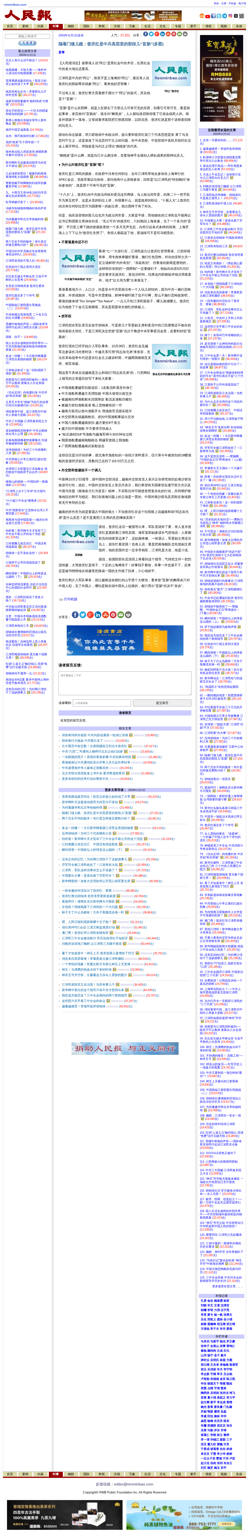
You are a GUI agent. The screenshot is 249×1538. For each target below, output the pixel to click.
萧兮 (210, 1314)
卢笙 (232, 1458)
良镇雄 (214, 1378)
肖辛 (223, 1328)
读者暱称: (65, 703)
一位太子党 (208, 1458)
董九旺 (211, 1444)
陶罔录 (205, 1392)
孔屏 (204, 1300)
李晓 (213, 1434)
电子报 (242, 3)
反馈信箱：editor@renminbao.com (124, 1484)
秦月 (223, 1355)
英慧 (204, 1388)
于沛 (226, 1458)
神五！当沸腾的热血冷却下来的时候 (103, 969)
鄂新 (210, 1411)
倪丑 (204, 1444)
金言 (223, 1378)
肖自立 (228, 1463)
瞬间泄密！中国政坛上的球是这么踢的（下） (109, 849)
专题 (178, 26)
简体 (216, 3)
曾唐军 (233, 1364)
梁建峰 (211, 1324)
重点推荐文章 (27, 51)
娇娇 (229, 1453)
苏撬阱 (211, 1425)
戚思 (204, 1420)
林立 (220, 1434)
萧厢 (229, 1328)
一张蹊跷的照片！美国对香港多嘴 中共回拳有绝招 (112, 757)
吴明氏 (214, 1360)
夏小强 (211, 1397)
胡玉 (204, 1369)
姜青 (62, 52)
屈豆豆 (221, 1425)
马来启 (205, 1341)
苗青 (204, 1397)
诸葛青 (214, 1448)
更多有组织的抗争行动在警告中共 (97, 778)
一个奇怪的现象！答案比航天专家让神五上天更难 (109, 964)
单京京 (205, 1453)
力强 (217, 1310)
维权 (208, 26)
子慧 (213, 1453)
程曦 (204, 1310)
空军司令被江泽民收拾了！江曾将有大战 (106, 864)
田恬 (210, 1416)
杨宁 (210, 1355)
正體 (223, 3)
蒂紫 (223, 1383)
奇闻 (101, 26)
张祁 (220, 1463)
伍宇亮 (225, 1310)
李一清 (205, 1439)
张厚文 (228, 1314)
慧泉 (223, 1388)
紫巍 (220, 1444)
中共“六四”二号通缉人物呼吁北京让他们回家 (107, 751)
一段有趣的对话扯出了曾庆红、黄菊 (100, 890)
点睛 (210, 1388)
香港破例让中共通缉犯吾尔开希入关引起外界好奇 (109, 762)
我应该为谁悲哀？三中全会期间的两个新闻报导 (110, 995)
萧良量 (218, 1406)
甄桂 (229, 1383)
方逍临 (205, 1328)
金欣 (210, 1300)
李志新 (205, 1374)
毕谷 (204, 1383)
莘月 (220, 1374)
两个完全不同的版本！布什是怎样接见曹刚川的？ (111, 818)
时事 (56, 26)
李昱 (204, 1314)
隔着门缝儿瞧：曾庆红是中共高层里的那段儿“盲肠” (112, 813)
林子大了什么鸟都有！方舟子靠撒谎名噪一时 (109, 912)
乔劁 (204, 1411)
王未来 (214, 1364)
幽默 (71, 26)
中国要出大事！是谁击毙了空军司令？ (104, 875)
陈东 (226, 1420)
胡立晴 (230, 1324)
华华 (223, 1416)
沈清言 (225, 1305)
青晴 (229, 1402)
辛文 (210, 1305)
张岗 (213, 1463)
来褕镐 (224, 1364)
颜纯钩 (211, 1350)
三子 (229, 1439)
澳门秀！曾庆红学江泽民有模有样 (101, 932)
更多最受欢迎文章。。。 (228, 1286)
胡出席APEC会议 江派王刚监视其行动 (104, 927)
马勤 (210, 1430)
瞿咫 (217, 1411)
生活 (147, 26)
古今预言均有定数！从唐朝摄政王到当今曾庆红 (110, 746)
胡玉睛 (221, 1324)
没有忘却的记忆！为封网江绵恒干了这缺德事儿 (110, 859)
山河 (204, 1355)
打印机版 (70, 599)
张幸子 (205, 1346)
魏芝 (210, 1467)
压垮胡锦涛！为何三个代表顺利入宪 (103, 833)
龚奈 (220, 1319)
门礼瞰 (228, 1406)
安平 (223, 1467)
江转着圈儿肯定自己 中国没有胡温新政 (106, 844)
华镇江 (214, 1439)
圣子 (217, 1355)
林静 (204, 1324)
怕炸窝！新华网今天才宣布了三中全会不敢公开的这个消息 (118, 838)
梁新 (223, 1439)
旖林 (217, 1416)
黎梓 (226, 1434)
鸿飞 (232, 1392)
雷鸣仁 (230, 1346)
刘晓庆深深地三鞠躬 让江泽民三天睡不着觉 (108, 943)
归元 (226, 1350)
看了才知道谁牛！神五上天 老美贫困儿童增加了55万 (114, 953)
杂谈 (239, 26)
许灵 (226, 1444)
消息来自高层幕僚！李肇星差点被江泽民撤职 (106, 958)
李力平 (230, 1397)
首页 (10, 26)
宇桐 (213, 1374)
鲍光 (204, 1406)
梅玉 (217, 1467)
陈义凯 (230, 1378)
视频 (224, 26)
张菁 (223, 1346)
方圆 (229, 1360)
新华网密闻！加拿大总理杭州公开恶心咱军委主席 (112, 881)
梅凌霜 (218, 1300)
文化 (163, 26)
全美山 (214, 1346)
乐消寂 (211, 1369)
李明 (210, 1310)
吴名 (204, 1319)
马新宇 (214, 1341)
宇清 (217, 1388)
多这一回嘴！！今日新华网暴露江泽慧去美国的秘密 (113, 828)
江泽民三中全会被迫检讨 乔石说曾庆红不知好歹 (111, 938)
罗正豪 (230, 1341)
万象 (132, 26)
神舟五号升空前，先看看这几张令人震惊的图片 (110, 975)
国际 (86, 26)
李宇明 (228, 1369)
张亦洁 (224, 1392)
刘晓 (204, 1305)
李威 (204, 1416)
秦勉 (204, 1350)
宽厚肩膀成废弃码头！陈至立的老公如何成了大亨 (111, 796)
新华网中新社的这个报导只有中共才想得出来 (109, 990)
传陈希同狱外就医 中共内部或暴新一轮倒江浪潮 (110, 735)
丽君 (226, 1300)
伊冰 (217, 1430)
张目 (229, 1425)
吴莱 (204, 1430)
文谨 (217, 1305)
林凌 (229, 1448)
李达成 (221, 1402)
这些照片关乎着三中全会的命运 (99, 1001)
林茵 (223, 1360)
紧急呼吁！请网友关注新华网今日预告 (104, 901)
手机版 (232, 3)
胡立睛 (205, 1364)
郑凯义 (211, 1319)
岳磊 (223, 1411)
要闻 (25, 26)
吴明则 (214, 1392)
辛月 (220, 1369)
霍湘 (219, 1458)
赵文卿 (205, 1402)
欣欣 (223, 1448)
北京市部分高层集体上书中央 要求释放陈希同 (108, 773)
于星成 (205, 1448)
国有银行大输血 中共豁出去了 (95, 740)
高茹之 (221, 1397)
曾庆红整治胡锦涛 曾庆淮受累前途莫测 (104, 896)
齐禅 (223, 1430)
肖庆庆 (218, 1420)
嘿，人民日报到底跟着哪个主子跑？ (102, 922)
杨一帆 (218, 1314)
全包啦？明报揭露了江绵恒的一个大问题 (106, 907)
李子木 (214, 1328)
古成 (220, 1350)
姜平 (213, 1402)
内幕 (40, 26)
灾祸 (117, 26)
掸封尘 (205, 1360)
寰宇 (193, 26)
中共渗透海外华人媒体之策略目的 (97, 767)
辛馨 (204, 1425)
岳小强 (228, 1319)
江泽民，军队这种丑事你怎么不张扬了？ (106, 870)
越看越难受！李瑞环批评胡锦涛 (97, 1006)
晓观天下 (213, 1383)
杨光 (223, 1341)
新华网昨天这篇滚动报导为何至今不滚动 (105, 802)
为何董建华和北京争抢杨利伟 (97, 807)
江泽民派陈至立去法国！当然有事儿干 (104, 984)
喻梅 (210, 1420)
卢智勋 (205, 1378)
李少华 (221, 1453)
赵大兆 (205, 1463)
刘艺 (204, 1467)
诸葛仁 (205, 1434)
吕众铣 (228, 1374)
